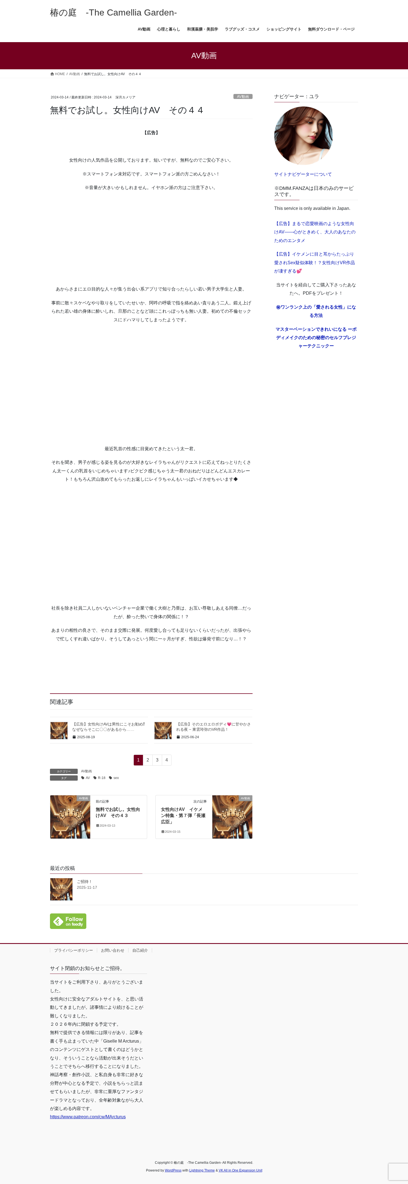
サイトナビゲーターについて (303, 174)
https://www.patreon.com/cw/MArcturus (88, 1116)
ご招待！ (84, 881)
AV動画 (243, 97)
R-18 (101, 778)
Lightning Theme (202, 1170)
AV (88, 778)
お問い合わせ (112, 950)
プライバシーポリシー (73, 950)
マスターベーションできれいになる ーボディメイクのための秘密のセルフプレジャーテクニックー (316, 337)
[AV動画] (70, 815)
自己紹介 (140, 950)
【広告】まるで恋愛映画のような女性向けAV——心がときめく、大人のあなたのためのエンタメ (315, 232)
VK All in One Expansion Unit (240, 1170)
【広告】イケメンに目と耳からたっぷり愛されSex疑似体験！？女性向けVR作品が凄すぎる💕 (314, 262)
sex (116, 778)
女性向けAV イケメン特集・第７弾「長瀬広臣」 (183, 815)
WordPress (173, 1170)
